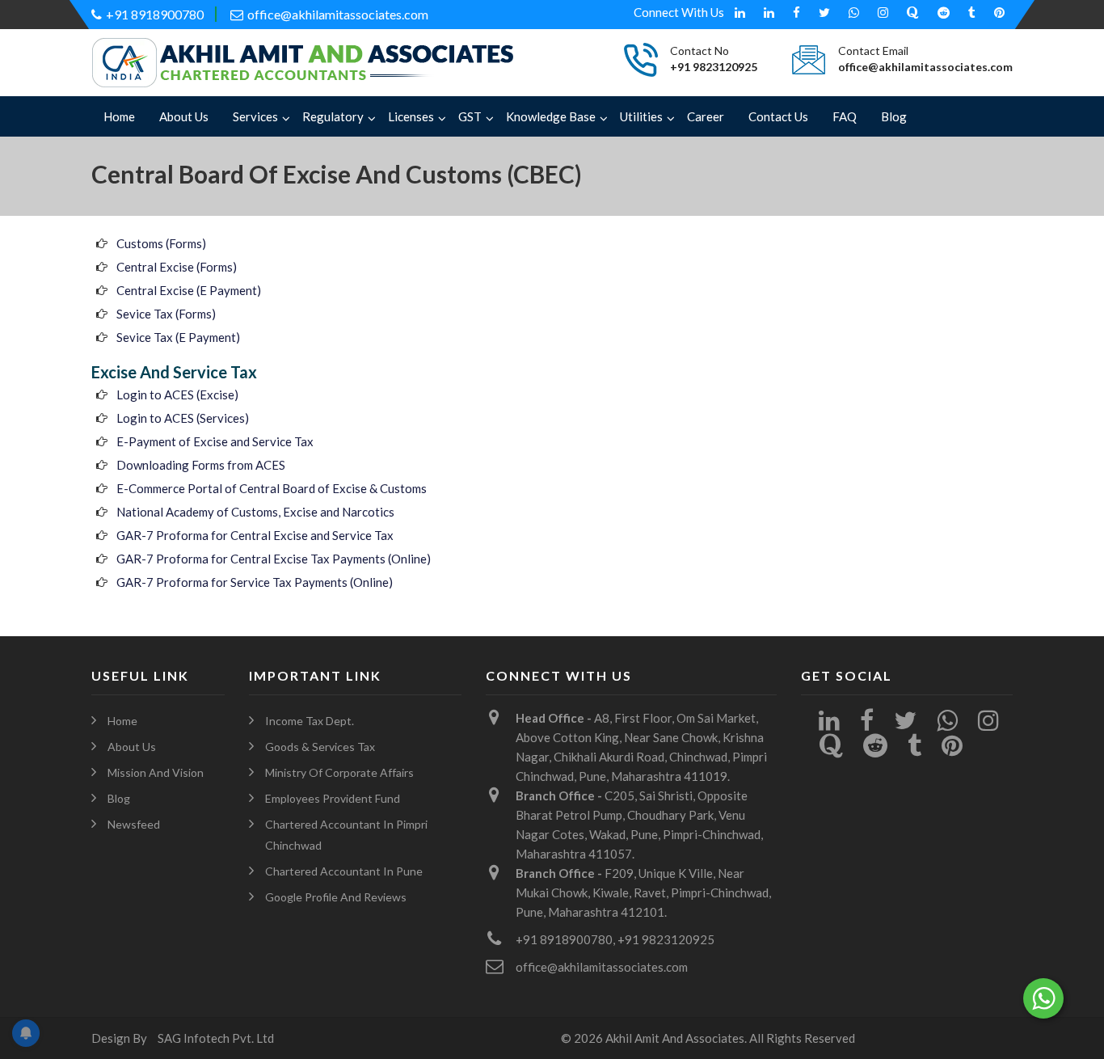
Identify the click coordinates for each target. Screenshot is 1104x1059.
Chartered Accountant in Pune (344, 871)
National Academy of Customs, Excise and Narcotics (255, 511)
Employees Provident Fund (332, 798)
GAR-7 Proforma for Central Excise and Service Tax (255, 535)
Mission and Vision (155, 772)
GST (470, 116)
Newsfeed (133, 824)
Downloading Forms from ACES (200, 465)
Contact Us (778, 116)
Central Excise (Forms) (176, 266)
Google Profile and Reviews (336, 897)
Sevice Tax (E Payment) (178, 337)
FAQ (844, 116)
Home (119, 116)
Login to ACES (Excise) (177, 394)
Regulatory (333, 116)
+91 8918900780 (155, 14)
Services (255, 116)
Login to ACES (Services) (182, 418)
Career (705, 116)
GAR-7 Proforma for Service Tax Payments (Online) (254, 582)
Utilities (641, 116)
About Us (184, 116)
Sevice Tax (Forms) (166, 313)
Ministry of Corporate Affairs (339, 772)
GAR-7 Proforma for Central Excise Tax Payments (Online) (273, 558)
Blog (894, 116)
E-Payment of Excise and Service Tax (215, 441)
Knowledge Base (551, 116)
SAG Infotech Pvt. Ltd (216, 1038)
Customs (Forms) (161, 243)
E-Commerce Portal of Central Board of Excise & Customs (271, 488)
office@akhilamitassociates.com (337, 14)
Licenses (411, 116)
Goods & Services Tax (320, 746)
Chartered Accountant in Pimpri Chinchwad (346, 834)
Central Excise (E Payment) (188, 290)
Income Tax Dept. (309, 721)
